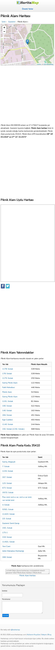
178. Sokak (7, 373)
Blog (49, 635)
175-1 (5, 532)
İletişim (44, 635)
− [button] (4, 31)
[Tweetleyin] (8, 286)
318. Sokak (7, 537)
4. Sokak (5, 504)
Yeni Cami (6, 546)
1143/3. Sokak (8, 514)
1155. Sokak (7, 471)
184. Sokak (7, 415)
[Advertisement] (27, 93)
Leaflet (39, 64)
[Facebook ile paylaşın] (3, 286)
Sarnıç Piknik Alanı (9, 382)
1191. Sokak (7, 401)
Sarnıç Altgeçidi (8, 461)
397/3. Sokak (7, 492)
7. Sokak (5, 466)
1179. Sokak (7, 378)
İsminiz (4, 591)
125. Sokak (7, 483)
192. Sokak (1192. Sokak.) (13, 429)
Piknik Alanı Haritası (27, 575)
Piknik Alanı (7, 392)
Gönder (5, 615)
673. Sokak (7, 488)
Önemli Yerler (27, 9)
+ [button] (4, 27)
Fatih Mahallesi (8, 387)
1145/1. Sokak (8, 541)
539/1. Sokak (7, 509)
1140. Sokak (7, 424)
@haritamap (15, 630)
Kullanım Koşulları (33, 635)
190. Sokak (7, 406)
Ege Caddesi (7, 419)
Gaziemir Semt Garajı (10, 523)
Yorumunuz (6, 599)
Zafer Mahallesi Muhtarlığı (13, 551)
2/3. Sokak (6, 518)
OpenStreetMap (48, 64)
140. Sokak (7, 410)
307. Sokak (7, 477)
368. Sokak (7, 557)
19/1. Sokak (7, 528)
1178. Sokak (7, 369)
